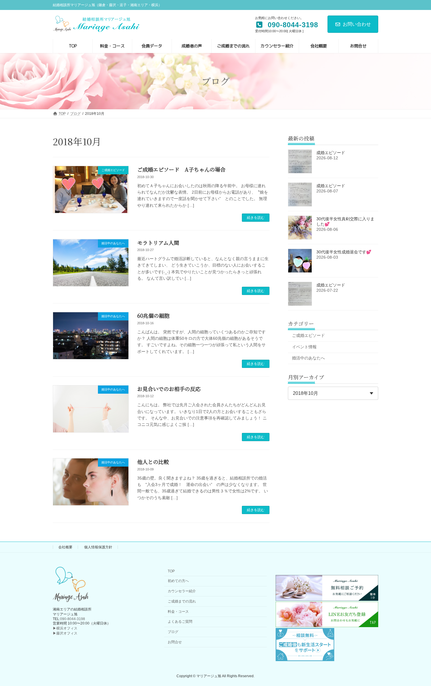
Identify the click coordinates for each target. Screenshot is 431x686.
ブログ (173, 632)
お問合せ (175, 642)
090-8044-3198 (72, 619)
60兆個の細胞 (153, 315)
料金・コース (178, 612)
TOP (171, 571)
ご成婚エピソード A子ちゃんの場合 (181, 169)
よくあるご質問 (180, 622)
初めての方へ (178, 581)
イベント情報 (304, 346)
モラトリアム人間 (158, 242)
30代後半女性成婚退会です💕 (343, 252)
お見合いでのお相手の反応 (169, 389)
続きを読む (255, 218)
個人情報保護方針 (98, 547)
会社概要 (65, 547)
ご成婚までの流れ (182, 601)
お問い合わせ (357, 24)
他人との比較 (153, 461)
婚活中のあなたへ (308, 358)
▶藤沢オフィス (65, 633)
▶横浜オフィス (65, 628)
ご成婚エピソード (308, 335)
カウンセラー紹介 (182, 591)
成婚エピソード (330, 152)
